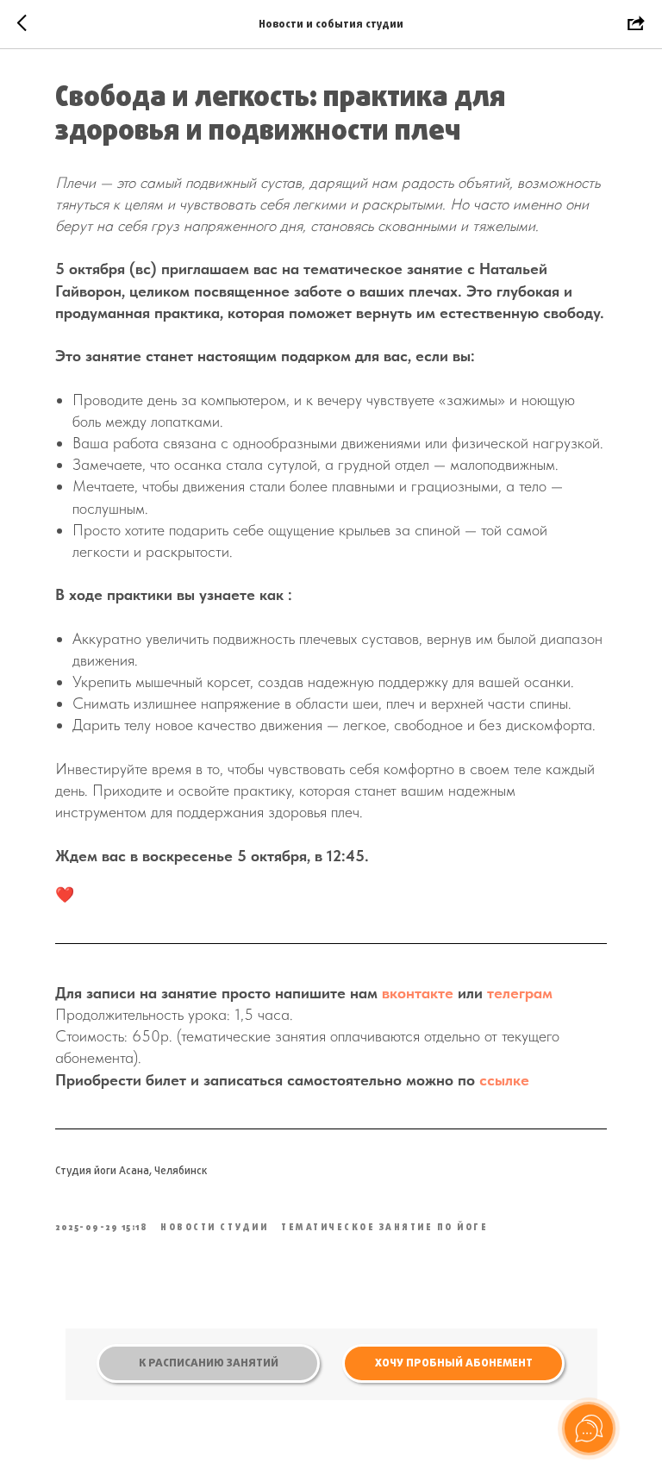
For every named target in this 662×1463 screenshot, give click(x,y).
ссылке (504, 1080)
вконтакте (417, 993)
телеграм (520, 993)
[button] (453, 1363)
